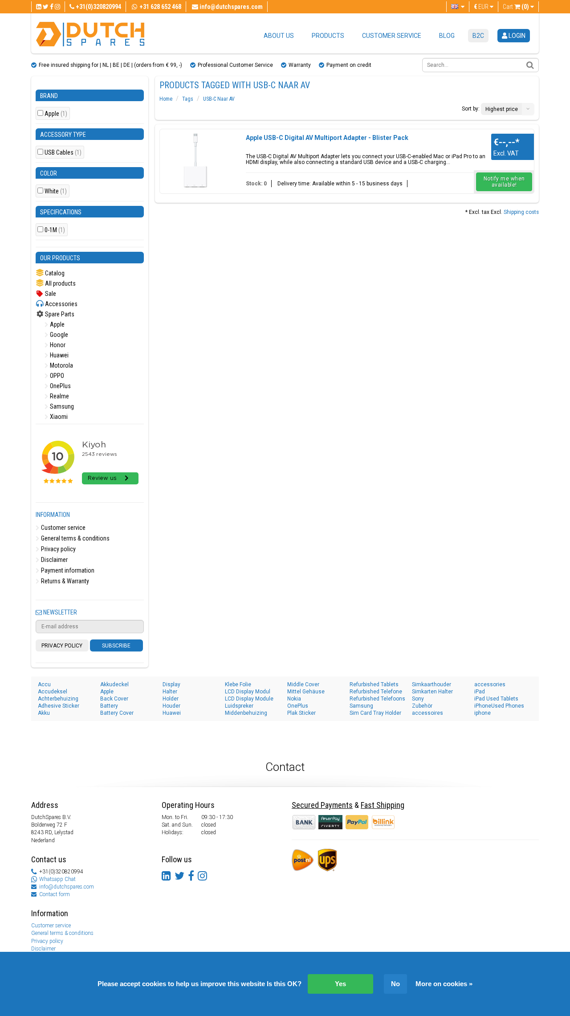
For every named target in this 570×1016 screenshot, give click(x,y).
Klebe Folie (238, 684)
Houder (171, 706)
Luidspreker (239, 706)
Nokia (294, 699)
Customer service (391, 35)
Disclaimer (54, 559)
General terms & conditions (75, 538)
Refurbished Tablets (374, 684)
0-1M (55, 230)
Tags (187, 99)
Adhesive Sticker (58, 706)
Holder (171, 699)
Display (171, 684)
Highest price (501, 109)
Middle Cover (303, 684)
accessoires (427, 713)
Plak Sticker (301, 713)
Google (58, 334)
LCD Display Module (249, 699)
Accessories (60, 303)
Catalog (54, 273)
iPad (479, 691)
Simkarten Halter (432, 691)
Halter (170, 691)
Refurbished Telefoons (377, 699)
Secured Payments (322, 805)
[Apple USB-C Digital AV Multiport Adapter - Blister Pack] (195, 160)
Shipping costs (521, 212)
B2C (478, 35)
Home (165, 99)
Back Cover (114, 699)
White (56, 191)
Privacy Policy (61, 646)
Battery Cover (117, 713)
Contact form (54, 894)
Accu (44, 684)
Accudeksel (52, 691)
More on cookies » (443, 983)
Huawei (59, 355)
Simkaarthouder (431, 684)
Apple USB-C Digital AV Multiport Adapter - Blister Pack (327, 137)
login (516, 35)
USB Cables (63, 152)
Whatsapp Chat (57, 879)
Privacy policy (58, 549)
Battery (109, 706)
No (395, 983)
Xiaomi (58, 416)
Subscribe (116, 646)
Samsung (61, 406)
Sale (50, 293)
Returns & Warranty (64, 581)
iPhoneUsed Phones (499, 706)
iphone (482, 713)
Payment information (67, 570)
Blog (447, 35)
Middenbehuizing (246, 713)
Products (328, 35)
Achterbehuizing (58, 699)
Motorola (61, 365)
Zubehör (422, 706)
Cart (516, 6)
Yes (340, 983)
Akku (44, 713)
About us (279, 35)
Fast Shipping (382, 805)
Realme (59, 396)
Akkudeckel (114, 684)
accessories (489, 684)
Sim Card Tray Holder (375, 713)
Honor (57, 344)
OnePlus (60, 385)
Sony (418, 699)
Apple (56, 114)
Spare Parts (59, 314)
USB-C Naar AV (219, 99)
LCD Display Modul (247, 691)
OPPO (56, 375)
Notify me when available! (504, 182)
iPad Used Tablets (496, 699)
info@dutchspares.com (66, 887)
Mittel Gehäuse (306, 691)
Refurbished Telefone (376, 691)
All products (60, 283)
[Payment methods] (331, 822)
